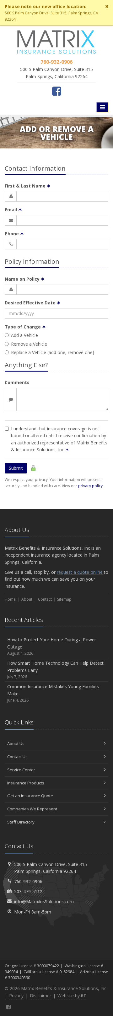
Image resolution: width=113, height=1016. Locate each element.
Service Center (21, 770)
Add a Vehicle (24, 335)
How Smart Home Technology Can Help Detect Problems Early (55, 669)
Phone (14, 234)
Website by (71, 995)
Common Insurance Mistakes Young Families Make (53, 693)
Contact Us (17, 756)
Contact (45, 599)
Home (10, 599)
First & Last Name (28, 186)
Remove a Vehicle (29, 344)
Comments (17, 382)
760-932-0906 (28, 881)
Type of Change (25, 327)
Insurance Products (25, 783)
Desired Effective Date (33, 303)
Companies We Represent (32, 809)
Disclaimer (40, 995)
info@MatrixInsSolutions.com (44, 901)
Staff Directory (21, 822)
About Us (15, 743)
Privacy (16, 995)
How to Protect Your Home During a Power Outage (51, 646)
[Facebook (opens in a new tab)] (56, 91)
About (26, 599)
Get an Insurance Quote (30, 795)
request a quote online (80, 572)
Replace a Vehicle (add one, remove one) (52, 352)
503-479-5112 (28, 891)
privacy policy (90, 485)
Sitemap (64, 599)
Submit (16, 468)
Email (13, 210)
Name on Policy (25, 279)
